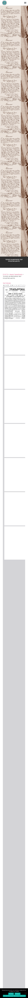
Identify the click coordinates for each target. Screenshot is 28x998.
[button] (25, 2)
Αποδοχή (11, 993)
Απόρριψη (17, 993)
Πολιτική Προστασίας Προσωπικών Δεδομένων (14, 995)
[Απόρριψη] (25, 993)
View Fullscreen (7, 283)
